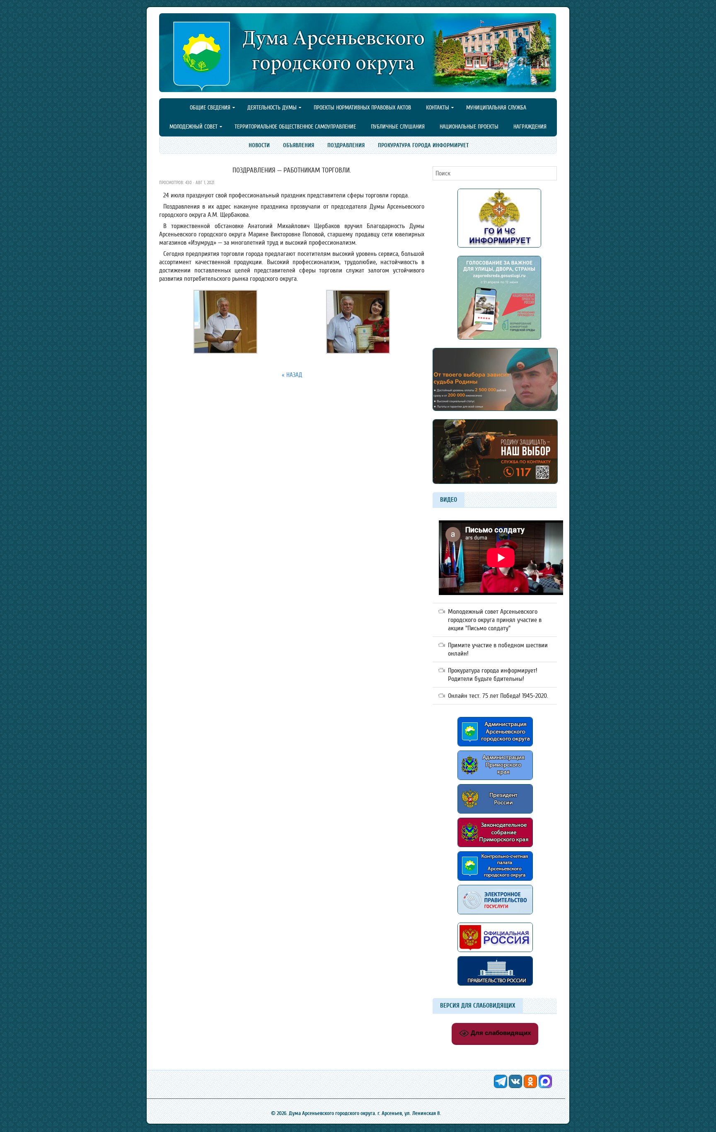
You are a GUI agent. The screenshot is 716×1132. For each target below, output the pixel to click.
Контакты (434, 108)
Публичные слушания (398, 127)
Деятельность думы (268, 108)
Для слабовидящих (500, 1032)
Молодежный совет (190, 127)
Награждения (530, 127)
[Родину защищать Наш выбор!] (495, 409)
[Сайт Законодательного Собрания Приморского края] (495, 849)
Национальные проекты (469, 127)
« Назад (292, 375)
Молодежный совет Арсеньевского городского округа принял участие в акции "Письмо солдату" (495, 620)
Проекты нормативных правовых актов (362, 107)
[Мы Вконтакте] (516, 1086)
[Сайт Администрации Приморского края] (495, 782)
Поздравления (346, 145)
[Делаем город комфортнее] (499, 337)
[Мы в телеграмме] (501, 1086)
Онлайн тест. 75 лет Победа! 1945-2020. (498, 696)
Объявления (298, 145)
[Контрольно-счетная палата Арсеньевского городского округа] (495, 878)
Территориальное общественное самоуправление (295, 127)
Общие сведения (206, 108)
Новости (259, 145)
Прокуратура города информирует (423, 145)
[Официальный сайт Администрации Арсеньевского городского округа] (495, 744)
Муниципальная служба (496, 107)
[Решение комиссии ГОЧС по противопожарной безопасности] (499, 245)
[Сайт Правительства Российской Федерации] (495, 983)
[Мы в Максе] (545, 1086)
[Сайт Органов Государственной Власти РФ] (495, 954)
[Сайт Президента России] (495, 811)
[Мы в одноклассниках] (531, 1086)
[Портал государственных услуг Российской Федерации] (495, 916)
